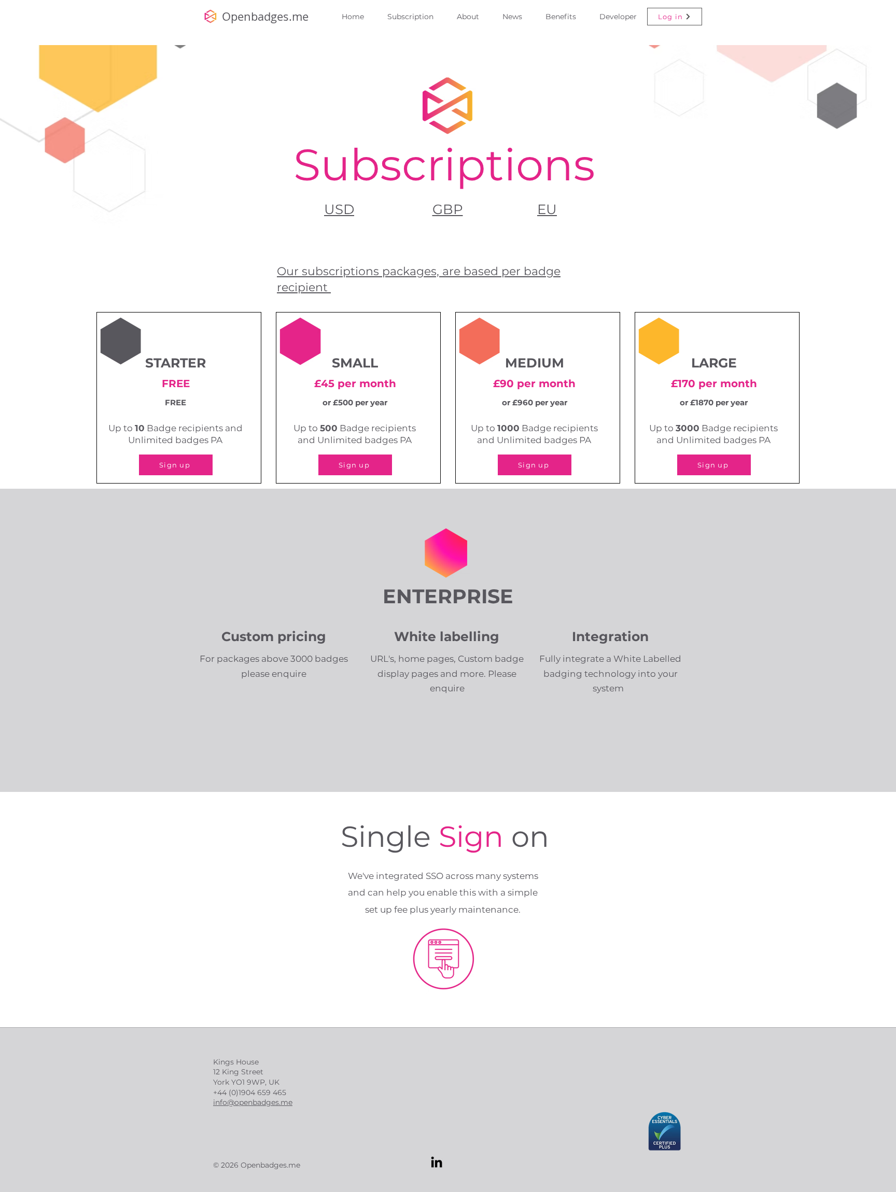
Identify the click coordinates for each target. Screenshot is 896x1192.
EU (547, 209)
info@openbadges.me (252, 1102)
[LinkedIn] (436, 1162)
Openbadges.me (265, 16)
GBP (447, 209)
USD (339, 209)
